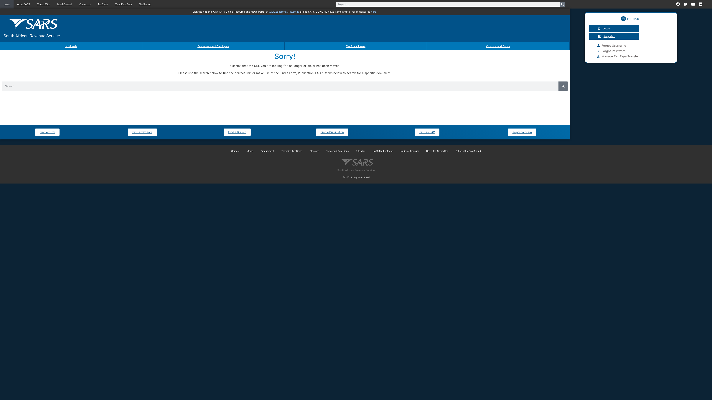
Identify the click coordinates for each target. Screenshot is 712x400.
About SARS (23, 4)
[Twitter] (685, 4)
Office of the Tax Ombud (468, 151)
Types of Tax (43, 4)
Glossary (314, 151)
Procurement (267, 151)
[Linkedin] (700, 4)
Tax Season (145, 4)
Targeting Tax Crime (291, 151)
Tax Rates (103, 4)
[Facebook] (678, 4)
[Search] (562, 4)
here (373, 11)
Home (7, 4)
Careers (235, 151)
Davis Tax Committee (437, 151)
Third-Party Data (123, 4)
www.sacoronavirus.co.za (284, 11)
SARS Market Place (383, 151)
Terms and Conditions (337, 151)
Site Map (360, 151)
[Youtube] (693, 4)
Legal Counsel (64, 4)
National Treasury (409, 151)
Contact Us (84, 4)
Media (250, 151)
